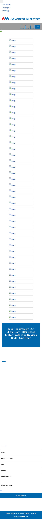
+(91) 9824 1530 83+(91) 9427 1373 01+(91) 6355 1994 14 (12, 424)
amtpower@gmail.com (13, 431)
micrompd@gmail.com (13, 433)
